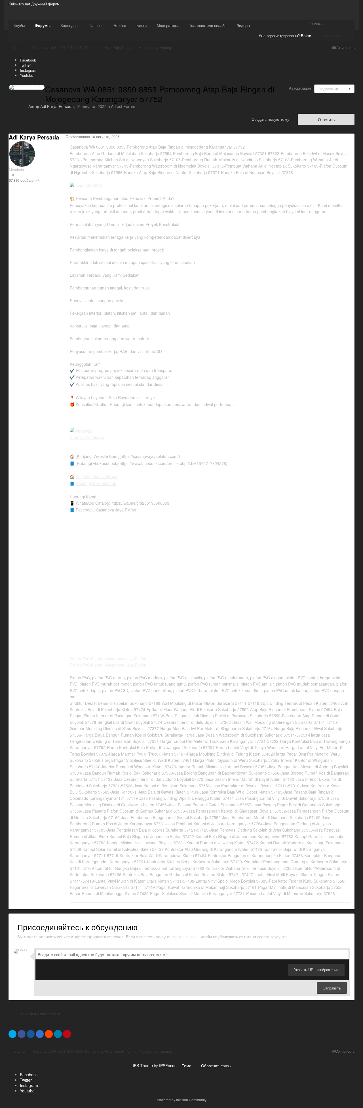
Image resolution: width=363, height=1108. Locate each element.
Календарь (70, 25)
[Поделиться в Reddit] (49, 1034)
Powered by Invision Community (181, 1099)
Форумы (42, 25)
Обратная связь (216, 1065)
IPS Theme (143, 1065)
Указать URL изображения (316, 969)
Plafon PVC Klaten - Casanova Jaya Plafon (108, 658)
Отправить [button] (332, 988)
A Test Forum (123, 106)
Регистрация (332, 36)
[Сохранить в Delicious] (40, 1034)
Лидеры (243, 25)
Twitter (25, 65)
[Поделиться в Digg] (31, 1034)
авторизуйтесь (185, 936)
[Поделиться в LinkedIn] (58, 1034)
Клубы (19, 25)
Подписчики (328, 88)
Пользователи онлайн (207, 25)
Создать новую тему (270, 119)
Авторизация (300, 88)
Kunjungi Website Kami (96, 476)
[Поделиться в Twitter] (12, 1034)
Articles (120, 25)
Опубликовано (92, 136)
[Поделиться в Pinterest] (67, 1034)
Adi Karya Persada (57, 106)
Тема (187, 1065)
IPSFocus (167, 1065)
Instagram (28, 70)
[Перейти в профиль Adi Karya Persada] (27, 87)
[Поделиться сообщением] (352, 137)
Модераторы (167, 25)
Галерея (97, 25)
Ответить (326, 119)
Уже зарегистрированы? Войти (286, 35)
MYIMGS (94, 185)
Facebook (28, 60)
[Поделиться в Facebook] (22, 1034)
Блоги (141, 25)
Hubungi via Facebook (96, 483)
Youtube (26, 75)
